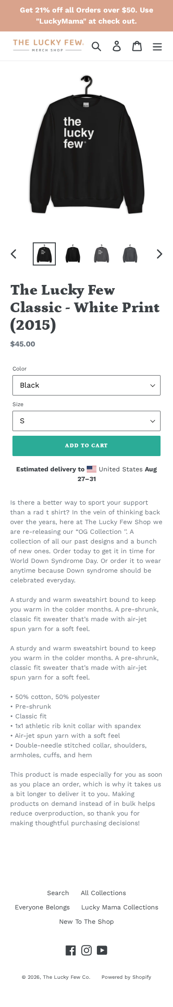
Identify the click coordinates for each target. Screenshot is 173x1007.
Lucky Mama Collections (119, 907)
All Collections (103, 892)
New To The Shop (86, 921)
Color (19, 368)
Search (58, 892)
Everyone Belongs (42, 907)
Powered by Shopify (126, 977)
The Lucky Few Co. (67, 977)
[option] (44, 254)
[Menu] (157, 46)
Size (18, 404)
